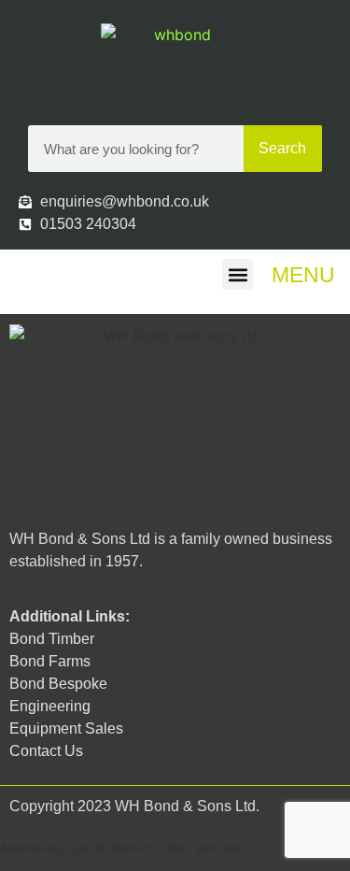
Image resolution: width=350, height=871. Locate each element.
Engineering (50, 706)
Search (282, 148)
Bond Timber (51, 639)
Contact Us (46, 751)
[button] (237, 274)
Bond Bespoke (58, 684)
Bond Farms (50, 661)
